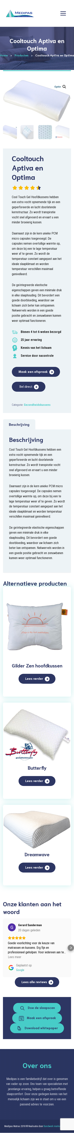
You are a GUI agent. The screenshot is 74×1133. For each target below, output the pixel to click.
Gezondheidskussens (37, 404)
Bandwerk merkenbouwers (57, 1126)
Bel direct (26, 386)
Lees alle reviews (34, 982)
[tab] (19, 424)
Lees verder (34, 678)
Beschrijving (19, 424)
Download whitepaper (41, 1028)
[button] (64, 86)
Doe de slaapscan (41, 1007)
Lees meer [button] (14, 957)
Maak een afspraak (33, 371)
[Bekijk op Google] (12, 927)
